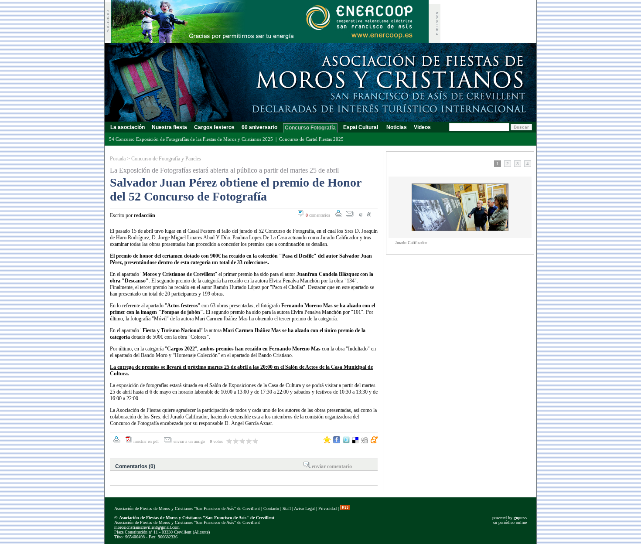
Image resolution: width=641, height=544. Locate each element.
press (520, 517)
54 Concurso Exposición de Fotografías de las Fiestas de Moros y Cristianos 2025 (191, 139)
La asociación (127, 127)
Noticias (396, 127)
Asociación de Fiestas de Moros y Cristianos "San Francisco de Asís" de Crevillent (187, 508)
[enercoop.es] (270, 40)
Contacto (271, 508)
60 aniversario (259, 127)
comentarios (318, 215)
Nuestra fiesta (169, 127)
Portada (118, 159)
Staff (287, 508)
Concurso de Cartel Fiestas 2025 (311, 139)
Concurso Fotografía (310, 128)
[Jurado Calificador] (460, 229)
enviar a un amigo (190, 441)
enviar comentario (332, 466)
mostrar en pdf (146, 441)
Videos (422, 127)
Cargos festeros (214, 127)
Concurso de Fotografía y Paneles (166, 159)
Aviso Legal (304, 508)
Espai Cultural (361, 127)
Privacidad (327, 508)
